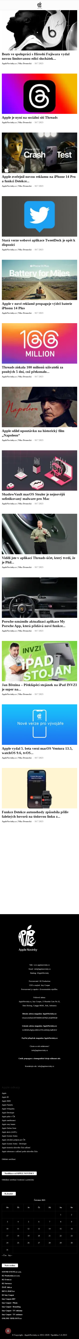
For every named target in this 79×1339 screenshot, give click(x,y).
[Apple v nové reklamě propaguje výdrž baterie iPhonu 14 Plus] (39, 280)
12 (28, 1229)
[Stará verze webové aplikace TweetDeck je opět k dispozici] (39, 216)
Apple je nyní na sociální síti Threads (30, 117)
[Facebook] (17, 1074)
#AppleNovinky (43, 973)
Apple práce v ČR (8, 1116)
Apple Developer (8, 1113)
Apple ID (5, 1097)
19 (28, 1236)
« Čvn (4, 1255)
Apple (4, 1093)
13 (39, 1229)
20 (39, 1236)
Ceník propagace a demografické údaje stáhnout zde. (40, 1058)
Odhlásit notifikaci (9, 1159)
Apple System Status (9, 1136)
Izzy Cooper (45, 985)
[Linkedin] (32, 1074)
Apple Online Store (9, 1128)
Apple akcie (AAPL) (9, 1132)
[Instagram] (25, 1074)
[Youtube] (61, 1074)
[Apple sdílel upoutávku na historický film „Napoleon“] (39, 407)
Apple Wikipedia (8, 1109)
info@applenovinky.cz (42, 969)
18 (18, 1236)
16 (72, 1229)
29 (61, 1243)
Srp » (10, 1255)
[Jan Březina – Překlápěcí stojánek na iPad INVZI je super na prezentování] (39, 661)
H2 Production (45, 981)
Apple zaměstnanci (9, 1120)
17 (7, 1236)
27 (39, 1243)
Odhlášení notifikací (9, 1180)
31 (7, 1250)
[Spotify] (47, 1074)
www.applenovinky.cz (42, 965)
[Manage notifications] (8, 1331)
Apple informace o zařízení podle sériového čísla (19, 1151)
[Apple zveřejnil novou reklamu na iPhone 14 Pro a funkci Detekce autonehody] (39, 153)
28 (50, 1243)
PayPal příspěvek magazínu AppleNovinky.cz (40, 1038)
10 (7, 1229)
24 (7, 1243)
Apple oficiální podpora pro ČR (13, 1140)
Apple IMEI (6, 1101)
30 (72, 1243)
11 (18, 1229)
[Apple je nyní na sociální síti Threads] (39, 94)
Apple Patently (7, 1105)
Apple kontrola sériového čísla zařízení (16, 1148)
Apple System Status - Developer (14, 1144)
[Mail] (40, 1074)
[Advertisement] (39, 871)
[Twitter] (54, 1074)
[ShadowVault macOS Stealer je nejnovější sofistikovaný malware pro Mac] (39, 470)
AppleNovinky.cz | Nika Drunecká (17, 63)
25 (18, 1243)
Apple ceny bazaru (8, 1124)
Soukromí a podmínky (25, 1180)
